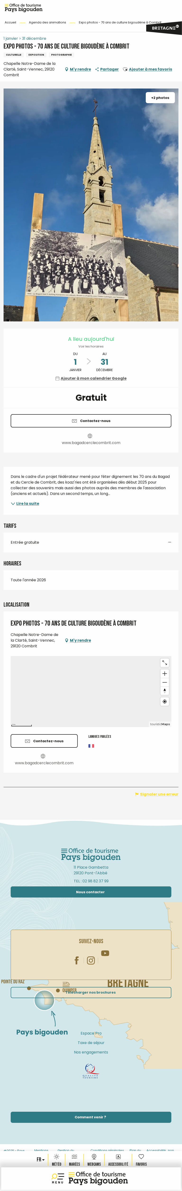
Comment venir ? (90, 1117)
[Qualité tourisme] (91, 1071)
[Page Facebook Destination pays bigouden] (77, 960)
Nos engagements (91, 1052)
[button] (39, 1159)
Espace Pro (91, 1033)
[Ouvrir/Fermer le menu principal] (58, 1178)
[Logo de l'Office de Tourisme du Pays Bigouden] (91, 855)
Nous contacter (90, 892)
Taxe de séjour (91, 1042)
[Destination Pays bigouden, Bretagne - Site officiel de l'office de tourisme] (98, 1178)
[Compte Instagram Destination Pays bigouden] (91, 960)
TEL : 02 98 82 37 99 (91, 881)
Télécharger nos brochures (90, 992)
